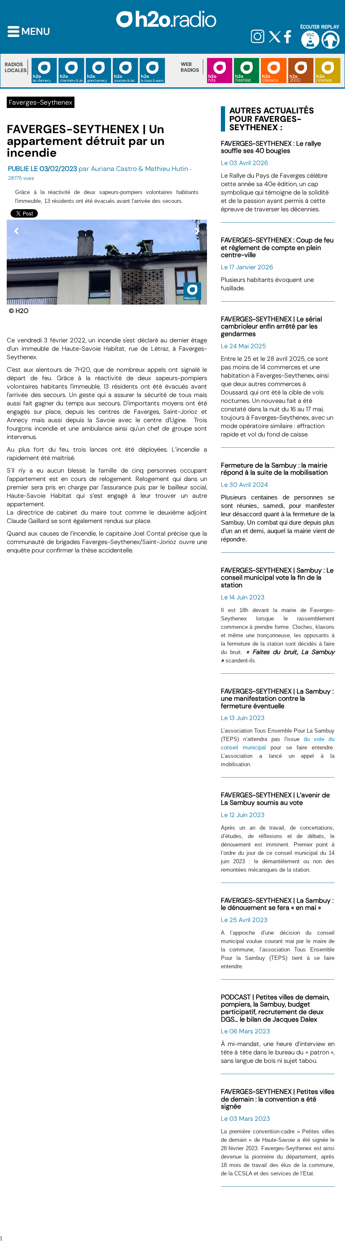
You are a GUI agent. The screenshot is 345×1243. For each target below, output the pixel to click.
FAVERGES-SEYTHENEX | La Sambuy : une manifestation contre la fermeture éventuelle (277, 698)
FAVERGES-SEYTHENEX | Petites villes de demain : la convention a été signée (277, 1099)
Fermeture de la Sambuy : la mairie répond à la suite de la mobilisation (274, 469)
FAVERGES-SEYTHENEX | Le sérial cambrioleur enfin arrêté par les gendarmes (271, 326)
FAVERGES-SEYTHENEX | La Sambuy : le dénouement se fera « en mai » (277, 904)
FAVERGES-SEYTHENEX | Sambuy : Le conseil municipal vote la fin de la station (277, 577)
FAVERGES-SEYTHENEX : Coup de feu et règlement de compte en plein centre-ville (277, 247)
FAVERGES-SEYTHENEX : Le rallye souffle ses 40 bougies (271, 147)
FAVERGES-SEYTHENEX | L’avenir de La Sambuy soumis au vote (275, 799)
